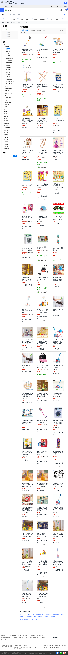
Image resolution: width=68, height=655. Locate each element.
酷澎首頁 (4, 22)
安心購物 (15, 637)
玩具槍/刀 (8, 77)
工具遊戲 (8, 56)
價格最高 (39, 30)
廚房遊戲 (8, 51)
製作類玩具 (8, 67)
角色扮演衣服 (9, 83)
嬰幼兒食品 (6, 114)
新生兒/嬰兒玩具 (8, 88)
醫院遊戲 (8, 65)
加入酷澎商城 (42, 637)
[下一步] (50, 608)
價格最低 (33, 30)
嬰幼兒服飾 (6, 121)
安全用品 (6, 139)
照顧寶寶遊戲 (9, 63)
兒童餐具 (6, 116)
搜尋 (15, 156)
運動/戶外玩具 (8, 102)
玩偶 (6, 95)
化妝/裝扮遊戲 (9, 60)
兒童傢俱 (6, 142)
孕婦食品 (6, 144)
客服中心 (60, 7)
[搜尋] (65, 15)
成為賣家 (65, 7)
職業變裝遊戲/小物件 (10, 81)
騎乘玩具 (7, 100)
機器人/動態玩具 (8, 93)
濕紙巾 (5, 111)
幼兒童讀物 (6, 148)
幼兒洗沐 (6, 118)
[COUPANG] (7, 646)
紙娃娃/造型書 (9, 79)
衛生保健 (6, 132)
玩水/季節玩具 (8, 97)
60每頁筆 (61, 30)
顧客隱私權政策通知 (5, 637)
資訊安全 (21, 637)
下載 (65, 2)
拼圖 (6, 107)
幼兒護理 (6, 125)
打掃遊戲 (25, 22)
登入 (52, 7)
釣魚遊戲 (8, 74)
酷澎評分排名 (25, 30)
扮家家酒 (19, 22)
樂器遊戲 (8, 70)
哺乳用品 (6, 130)
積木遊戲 (7, 90)
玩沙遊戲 (8, 72)
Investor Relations (12, 634)
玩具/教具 (13, 22)
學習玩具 (7, 104)
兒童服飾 (6, 135)
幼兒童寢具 (6, 123)
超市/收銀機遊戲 (9, 58)
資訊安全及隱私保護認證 (30, 637)
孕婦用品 (6, 146)
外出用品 (6, 137)
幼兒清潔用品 (7, 128)
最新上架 (23, 32)
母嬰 (8, 22)
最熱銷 (43, 30)
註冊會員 (56, 7)
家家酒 (7, 53)
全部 (3, 14)
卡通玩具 (7, 86)
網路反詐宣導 (4, 639)
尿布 (5, 109)
